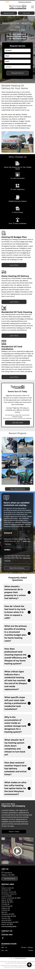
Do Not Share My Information (15, 961)
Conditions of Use (27, 961)
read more (27, 541)
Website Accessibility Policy (23, 963)
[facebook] (2, 938)
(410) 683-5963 (7, 935)
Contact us (12, 126)
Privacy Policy (3, 961)
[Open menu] (32, 7)
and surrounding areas (8, 926)
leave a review (17, 524)
